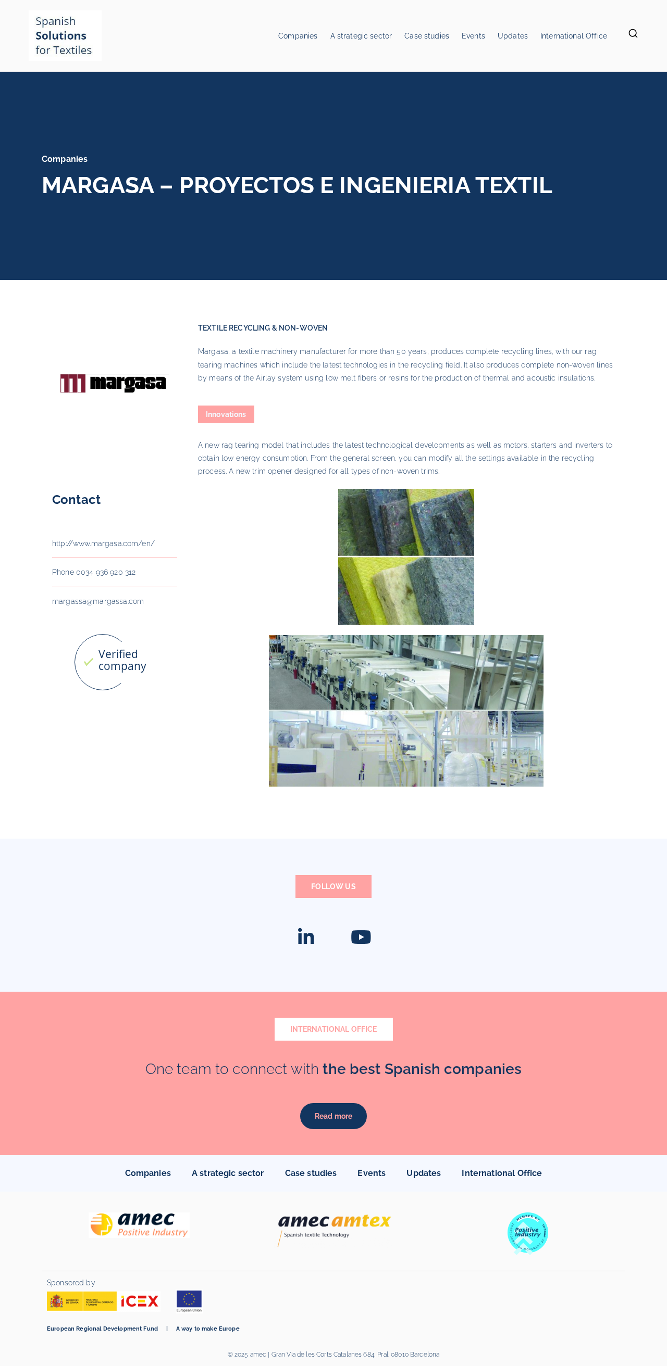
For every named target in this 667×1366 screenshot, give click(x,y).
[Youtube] (361, 937)
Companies (297, 35)
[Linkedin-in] (306, 937)
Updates (513, 35)
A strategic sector (361, 35)
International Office (573, 35)
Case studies (426, 35)
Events (473, 35)
